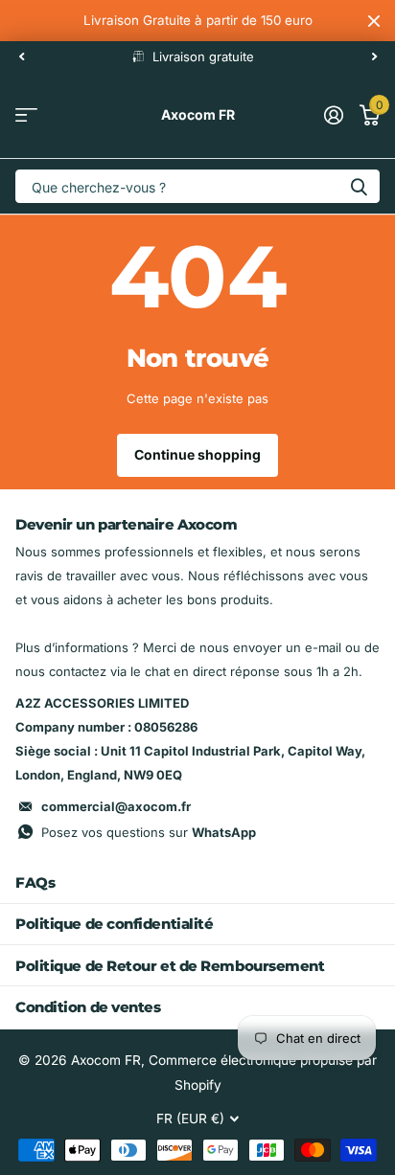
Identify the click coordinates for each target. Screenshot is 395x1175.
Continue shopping (197, 454)
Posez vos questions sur (148, 832)
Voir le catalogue (26, 115)
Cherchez (358, 186)
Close (374, 20)
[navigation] (21, 56)
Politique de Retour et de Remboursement (169, 966)
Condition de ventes (87, 1007)
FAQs (35, 882)
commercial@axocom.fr (116, 806)
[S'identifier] (333, 115)
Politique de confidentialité (114, 924)
